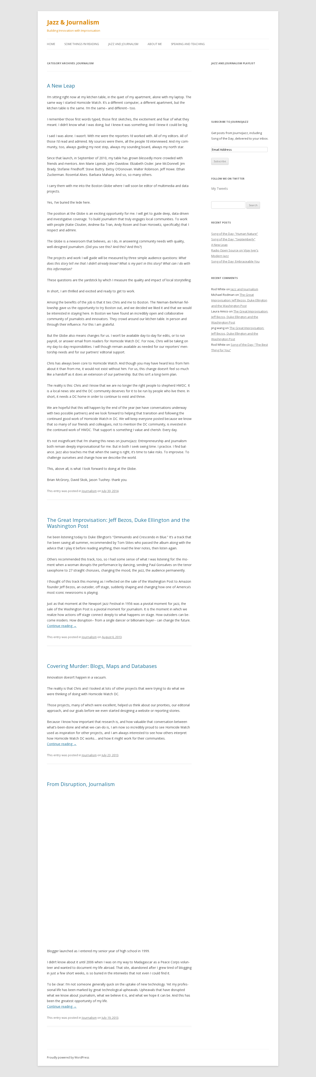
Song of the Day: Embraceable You (235, 261)
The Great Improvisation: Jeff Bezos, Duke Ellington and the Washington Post (118, 522)
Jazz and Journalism (123, 44)
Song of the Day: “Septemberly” (233, 239)
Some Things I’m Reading (81, 44)
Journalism (89, 491)
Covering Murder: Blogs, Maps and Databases (102, 665)
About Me (155, 44)
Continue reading (62, 626)
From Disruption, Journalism (81, 783)
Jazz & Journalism (73, 22)
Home (51, 44)
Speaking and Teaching (188, 44)
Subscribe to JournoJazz (229, 121)
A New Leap (61, 85)
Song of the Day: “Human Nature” (234, 234)
